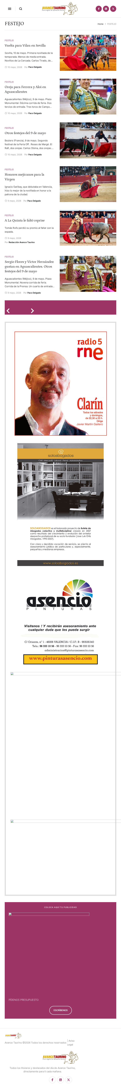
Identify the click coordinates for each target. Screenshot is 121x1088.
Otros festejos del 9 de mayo (25, 133)
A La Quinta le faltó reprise (25, 220)
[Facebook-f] (99, 9)
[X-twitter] (113, 9)
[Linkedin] (106, 9)
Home (101, 24)
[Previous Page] (9, 311)
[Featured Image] (88, 53)
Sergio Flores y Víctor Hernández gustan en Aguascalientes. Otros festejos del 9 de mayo (29, 266)
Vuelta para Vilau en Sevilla (25, 45)
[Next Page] (33, 311)
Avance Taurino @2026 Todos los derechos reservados (35, 1042)
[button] (9, 8)
